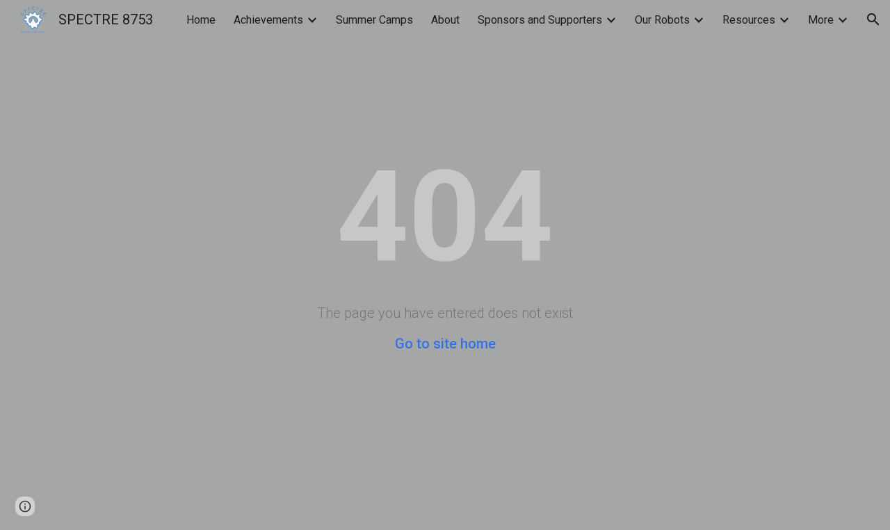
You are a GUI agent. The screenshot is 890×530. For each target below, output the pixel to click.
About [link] (445, 19)
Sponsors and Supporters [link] (540, 19)
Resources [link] (748, 19)
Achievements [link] (268, 19)
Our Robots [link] (662, 19)
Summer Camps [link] (374, 19)
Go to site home (445, 343)
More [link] (821, 19)
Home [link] (201, 19)
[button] (873, 19)
